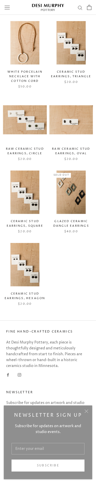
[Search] (80, 7)
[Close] (86, 411)
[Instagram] (19, 375)
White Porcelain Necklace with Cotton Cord (24, 76)
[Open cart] (89, 7)
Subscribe (48, 465)
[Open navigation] (7, 7)
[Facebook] (8, 375)
